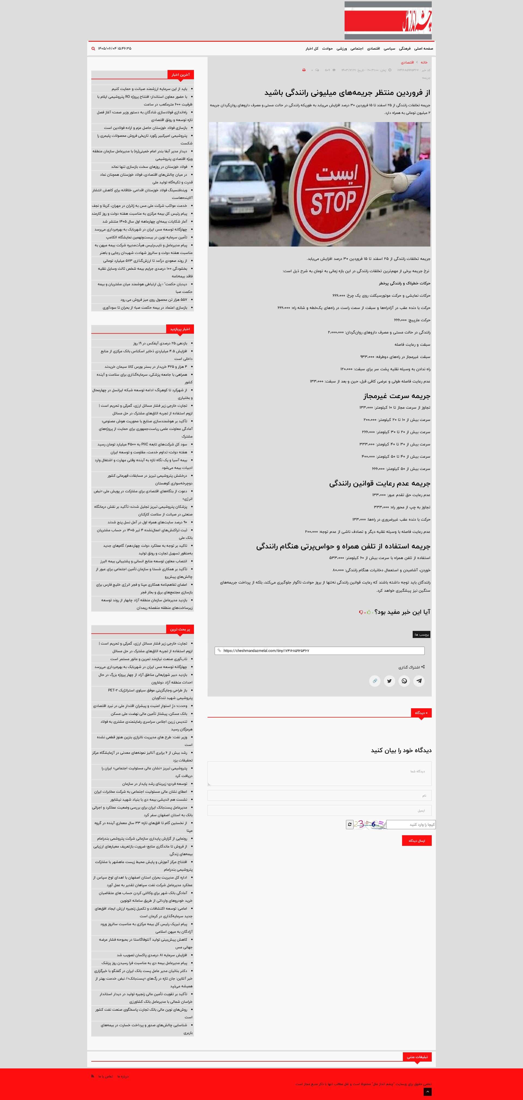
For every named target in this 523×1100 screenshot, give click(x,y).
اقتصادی (373, 48)
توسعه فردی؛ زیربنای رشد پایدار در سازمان (154, 783)
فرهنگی (405, 48)
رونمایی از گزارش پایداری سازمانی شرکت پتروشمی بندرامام (142, 838)
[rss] (92, 1076)
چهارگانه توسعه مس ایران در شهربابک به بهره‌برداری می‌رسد (141, 229)
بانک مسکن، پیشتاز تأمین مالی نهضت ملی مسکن (149, 713)
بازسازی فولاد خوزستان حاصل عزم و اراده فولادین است (145, 127)
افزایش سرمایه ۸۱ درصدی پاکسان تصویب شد (152, 955)
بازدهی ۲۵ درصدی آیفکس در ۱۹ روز (160, 343)
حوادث (327, 48)
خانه (424, 62)
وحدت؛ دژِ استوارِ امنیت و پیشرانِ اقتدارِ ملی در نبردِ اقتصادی (140, 706)
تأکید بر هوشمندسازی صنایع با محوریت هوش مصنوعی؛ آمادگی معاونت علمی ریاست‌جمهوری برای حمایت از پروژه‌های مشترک (146, 429)
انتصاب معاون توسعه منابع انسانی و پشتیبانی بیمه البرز (143, 561)
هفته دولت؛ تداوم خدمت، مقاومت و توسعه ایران (149, 452)
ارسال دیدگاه (417, 840)
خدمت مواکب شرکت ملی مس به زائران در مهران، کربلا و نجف (139, 205)
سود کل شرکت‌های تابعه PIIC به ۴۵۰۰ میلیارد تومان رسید (142, 444)
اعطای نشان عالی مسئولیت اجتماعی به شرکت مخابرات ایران (140, 791)
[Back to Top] (428, 1092)
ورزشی (342, 48)
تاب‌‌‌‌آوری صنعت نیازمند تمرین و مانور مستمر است (148, 659)
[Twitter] (389, 681)
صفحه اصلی (423, 48)
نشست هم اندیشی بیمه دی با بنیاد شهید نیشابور (148, 799)
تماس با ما (105, 1076)
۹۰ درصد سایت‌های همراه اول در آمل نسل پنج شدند (147, 522)
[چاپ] (303, 70)
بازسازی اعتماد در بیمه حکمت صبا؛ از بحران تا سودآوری (145, 307)
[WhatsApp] (404, 681)
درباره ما (123, 1076)
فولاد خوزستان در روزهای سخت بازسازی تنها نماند (149, 166)
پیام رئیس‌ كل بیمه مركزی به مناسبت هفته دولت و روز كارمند (139, 213)
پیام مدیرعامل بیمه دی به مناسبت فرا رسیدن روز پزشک (144, 963)
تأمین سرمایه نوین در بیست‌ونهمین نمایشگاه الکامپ (146, 237)
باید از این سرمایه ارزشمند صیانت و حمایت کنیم (149, 89)
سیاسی (389, 48)
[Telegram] (419, 681)
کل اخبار (312, 48)
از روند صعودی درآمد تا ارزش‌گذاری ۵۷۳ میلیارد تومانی (145, 260)
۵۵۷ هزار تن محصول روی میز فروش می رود (153, 299)
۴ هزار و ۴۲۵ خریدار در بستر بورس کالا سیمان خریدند (146, 366)
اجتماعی (357, 48)
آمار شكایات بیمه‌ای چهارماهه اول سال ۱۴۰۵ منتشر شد (144, 221)
